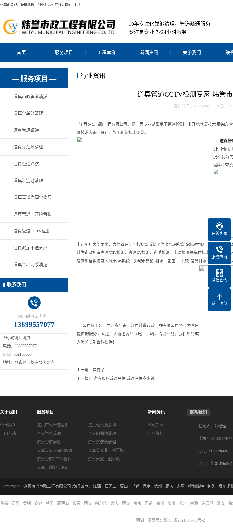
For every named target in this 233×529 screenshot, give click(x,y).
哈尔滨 (101, 503)
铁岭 (38, 503)
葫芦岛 (63, 503)
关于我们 (192, 52)
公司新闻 (156, 425)
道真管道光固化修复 (32, 197)
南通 (194, 503)
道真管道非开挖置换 (32, 214)
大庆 (114, 503)
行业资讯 (156, 433)
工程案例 (106, 52)
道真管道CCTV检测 (31, 231)
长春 (76, 503)
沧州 (158, 486)
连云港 (207, 503)
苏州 (183, 503)
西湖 (140, 520)
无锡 (149, 503)
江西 (97, 486)
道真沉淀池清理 (28, 180)
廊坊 (169, 486)
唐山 (124, 486)
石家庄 (110, 486)
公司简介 (8, 425)
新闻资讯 (149, 52)
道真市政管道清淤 (30, 96)
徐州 (160, 503)
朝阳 (50, 503)
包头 (211, 486)
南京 (137, 503)
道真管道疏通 (26, 130)
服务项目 (64, 52)
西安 (88, 503)
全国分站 (8, 433)
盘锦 (27, 503)
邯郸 (135, 486)
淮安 (221, 503)
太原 (181, 486)
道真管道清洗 (26, 164)
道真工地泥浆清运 (30, 264)
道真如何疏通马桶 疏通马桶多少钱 (124, 378)
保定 (147, 486)
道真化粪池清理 (28, 113)
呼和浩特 (196, 486)
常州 (171, 503)
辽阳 (16, 503)
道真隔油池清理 (28, 147)
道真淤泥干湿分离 (30, 248)
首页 (21, 52)
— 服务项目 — (34, 79)
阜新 (4, 503)
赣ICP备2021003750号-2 (184, 520)
